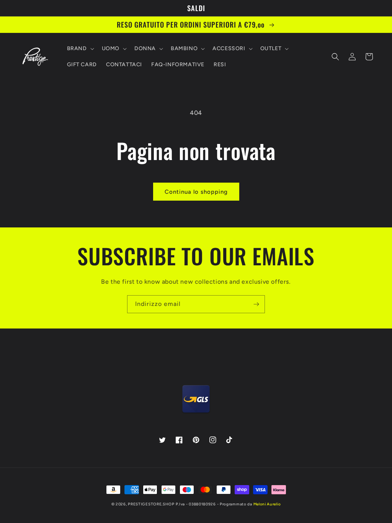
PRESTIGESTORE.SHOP (151, 504)
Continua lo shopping (196, 191)
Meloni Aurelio (267, 504)
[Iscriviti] (256, 304)
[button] (79, 49)
